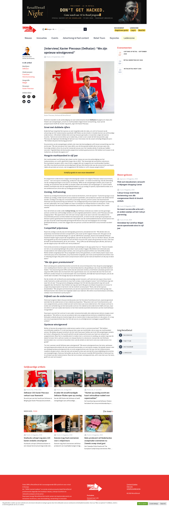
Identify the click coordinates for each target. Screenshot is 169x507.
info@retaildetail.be (133, 489)
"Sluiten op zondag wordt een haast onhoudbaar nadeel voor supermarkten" (97, 395)
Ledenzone (134, 28)
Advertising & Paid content (76, 37)
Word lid (141, 30)
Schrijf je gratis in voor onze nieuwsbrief (79, 172)
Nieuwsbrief (119, 28)
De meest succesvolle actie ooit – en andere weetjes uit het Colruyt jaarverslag (131, 212)
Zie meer (107, 411)
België (24, 82)
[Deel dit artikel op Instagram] (28, 96)
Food (48, 57)
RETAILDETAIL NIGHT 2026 (132, 69)
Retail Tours (99, 37)
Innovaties (42, 37)
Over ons (130, 487)
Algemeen (122, 179)
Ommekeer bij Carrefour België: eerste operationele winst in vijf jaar (130, 225)
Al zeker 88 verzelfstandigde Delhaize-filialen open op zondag (68, 394)
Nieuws (28, 37)
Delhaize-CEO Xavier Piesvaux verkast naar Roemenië (36, 394)
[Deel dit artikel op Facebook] (24, 96)
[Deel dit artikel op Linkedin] (24, 101)
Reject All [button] (163, 503)
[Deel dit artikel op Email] (28, 101)
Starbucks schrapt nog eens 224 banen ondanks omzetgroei (37, 439)
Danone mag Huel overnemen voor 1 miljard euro (66, 439)
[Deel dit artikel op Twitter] (33, 96)
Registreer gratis (121, 30)
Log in (133, 30)
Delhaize (25, 68)
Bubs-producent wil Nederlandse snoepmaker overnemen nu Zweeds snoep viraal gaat (98, 441)
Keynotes (114, 37)
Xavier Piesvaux (28, 88)
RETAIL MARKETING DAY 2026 (133, 60)
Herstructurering (28, 77)
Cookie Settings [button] (154, 503)
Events (55, 37)
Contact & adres (132, 484)
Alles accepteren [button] (142, 503)
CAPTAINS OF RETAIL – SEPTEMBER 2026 (135, 52)
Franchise (25, 74)
